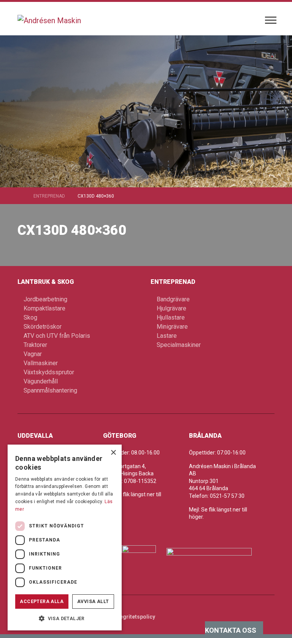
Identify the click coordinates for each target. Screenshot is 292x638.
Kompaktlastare (44, 308)
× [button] (113, 453)
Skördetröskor (43, 326)
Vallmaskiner (41, 363)
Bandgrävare (173, 299)
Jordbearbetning (45, 299)
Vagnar (33, 354)
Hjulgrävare (171, 308)
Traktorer (35, 344)
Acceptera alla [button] (41, 601)
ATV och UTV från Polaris (57, 335)
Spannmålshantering (50, 390)
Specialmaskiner (179, 344)
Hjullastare (171, 317)
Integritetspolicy (134, 617)
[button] (64, 618)
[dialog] (65, 537)
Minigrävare (172, 326)
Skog (30, 317)
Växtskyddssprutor (49, 372)
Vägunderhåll (41, 381)
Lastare (167, 335)
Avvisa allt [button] (93, 601)
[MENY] (270, 20)
